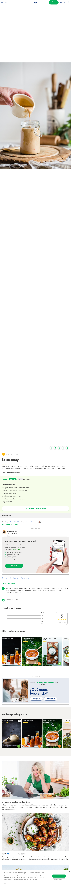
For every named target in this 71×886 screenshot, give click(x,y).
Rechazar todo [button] (58, 879)
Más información (17, 881)
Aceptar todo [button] (59, 876)
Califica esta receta (12, 473)
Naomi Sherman (32, 522)
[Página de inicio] (35, 2)
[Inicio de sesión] (69, 2)
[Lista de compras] (64, 2)
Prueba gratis (54, 2)
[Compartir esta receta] (63, 448)
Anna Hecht (14, 522)
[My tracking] (60, 2)
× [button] (69, 871)
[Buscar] (6, 2)
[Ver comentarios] (55, 448)
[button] (24, 883)
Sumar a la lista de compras (37, 508)
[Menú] (2, 2)
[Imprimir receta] (59, 448)
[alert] (35, 878)
